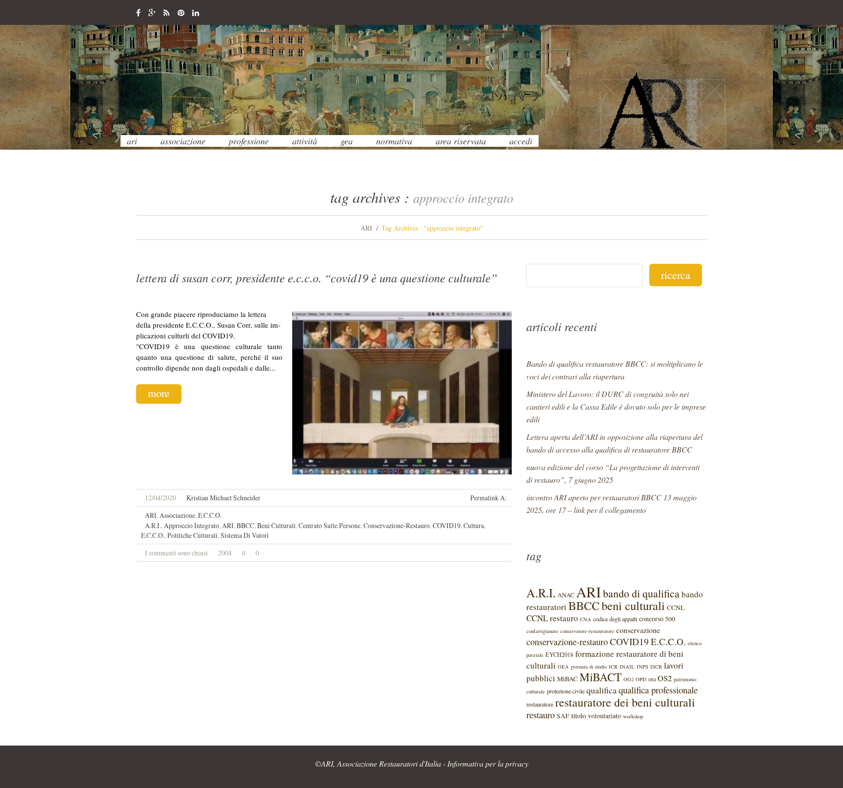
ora (652, 679)
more (159, 393)
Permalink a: (488, 497)
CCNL (675, 607)
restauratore (539, 704)
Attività (304, 141)
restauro (540, 715)
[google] (152, 13)
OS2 (665, 678)
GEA (347, 141)
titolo (578, 715)
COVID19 (447, 525)
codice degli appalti (615, 619)
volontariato (604, 715)
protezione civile (565, 691)
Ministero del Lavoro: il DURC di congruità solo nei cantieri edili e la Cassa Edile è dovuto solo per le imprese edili (616, 406)
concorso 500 (657, 618)
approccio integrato (191, 525)
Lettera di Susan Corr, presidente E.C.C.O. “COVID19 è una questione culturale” (316, 277)
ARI (132, 141)
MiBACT (601, 677)
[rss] (166, 13)
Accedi (520, 141)
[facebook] (138, 13)
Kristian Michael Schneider (223, 497)
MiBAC (567, 678)
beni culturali (276, 525)
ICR (613, 666)
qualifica (601, 690)
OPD (641, 679)
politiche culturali (192, 535)
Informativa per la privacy (487, 763)
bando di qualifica (641, 593)
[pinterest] (181, 13)
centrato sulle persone (330, 525)
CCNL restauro (552, 618)
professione (249, 141)
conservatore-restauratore (587, 631)
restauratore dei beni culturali (625, 702)
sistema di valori (245, 535)
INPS (642, 666)
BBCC (245, 525)
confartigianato (542, 631)
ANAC (566, 595)
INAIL (627, 666)
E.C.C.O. (209, 515)
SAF (563, 715)
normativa (394, 141)
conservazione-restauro (396, 525)
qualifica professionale (658, 690)
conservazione (638, 630)
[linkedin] (195, 13)
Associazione (183, 141)
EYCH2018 (559, 654)
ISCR (656, 666)
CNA (585, 619)
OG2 (628, 679)
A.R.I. (153, 525)
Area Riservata (461, 141)
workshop (633, 716)
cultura (473, 525)
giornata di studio (589, 666)
